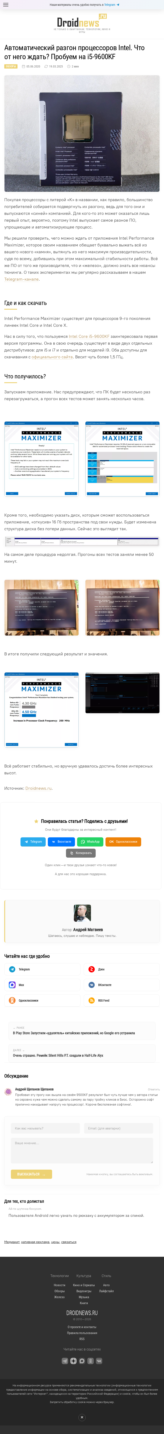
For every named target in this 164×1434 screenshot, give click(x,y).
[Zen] (73, 1361)
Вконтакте (64, 842)
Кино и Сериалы (84, 1285)
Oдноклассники (123, 842)
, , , (40, 1242)
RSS (82, 1339)
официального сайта (52, 356)
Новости (59, 1285)
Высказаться (31, 1174)
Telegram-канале (21, 279)
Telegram (109, 4)
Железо (59, 1297)
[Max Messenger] (82, 1361)
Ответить (154, 1089)
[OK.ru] (90, 1361)
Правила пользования (82, 1333)
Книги (84, 1303)
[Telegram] (65, 1361)
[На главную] (82, 20)
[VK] (99, 1361)
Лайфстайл (106, 1291)
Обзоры (11, 66)
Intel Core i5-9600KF (89, 336)
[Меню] (5, 4)
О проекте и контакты (82, 1327)
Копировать (84, 853)
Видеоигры (83, 1291)
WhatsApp (93, 842)
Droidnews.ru (38, 788)
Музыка (84, 1297)
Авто (106, 1285)
